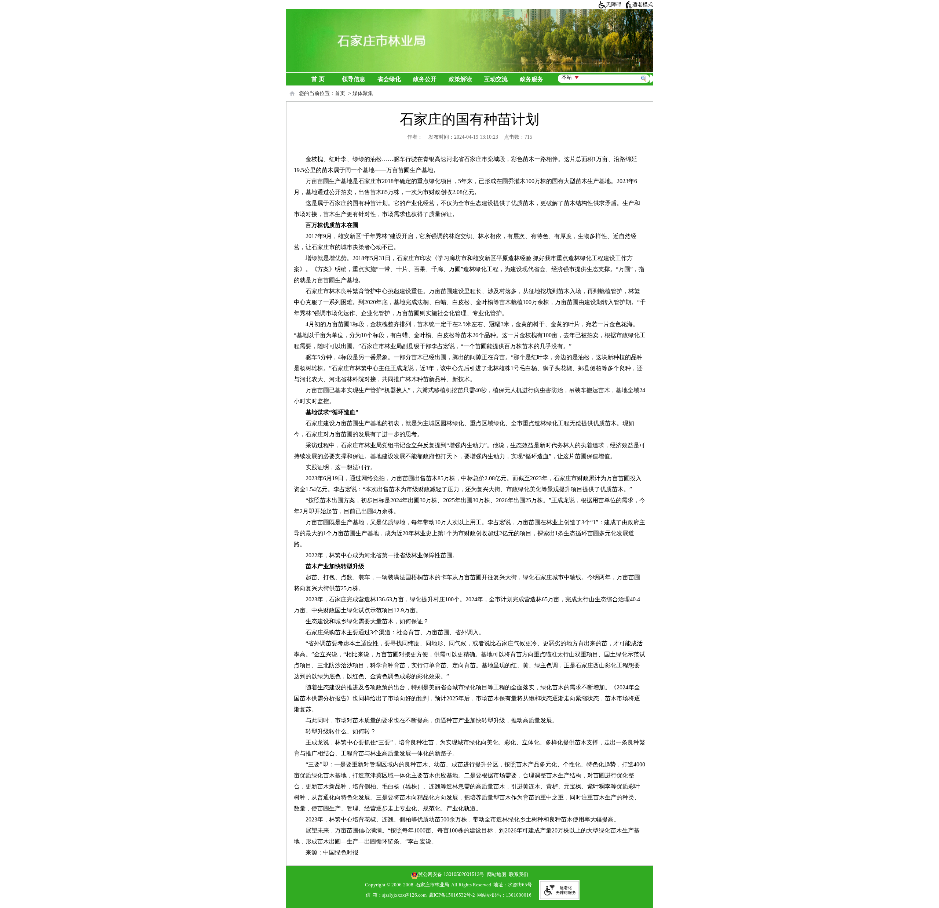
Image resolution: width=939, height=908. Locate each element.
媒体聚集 (362, 93)
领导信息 (353, 79)
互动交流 (496, 79)
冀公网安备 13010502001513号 (451, 874)
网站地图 (495, 874)
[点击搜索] (645, 70)
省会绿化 (389, 79)
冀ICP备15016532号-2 (452, 895)
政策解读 (460, 79)
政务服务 (531, 79)
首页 (340, 93)
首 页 (318, 79)
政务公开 (424, 79)
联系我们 (518, 874)
